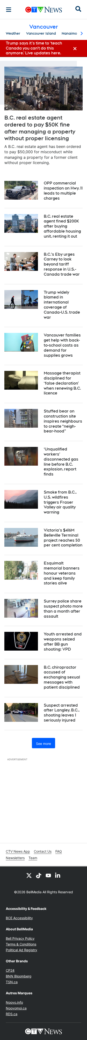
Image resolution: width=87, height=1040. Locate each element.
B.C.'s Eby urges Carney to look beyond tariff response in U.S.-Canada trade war (62, 264)
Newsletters (15, 858)
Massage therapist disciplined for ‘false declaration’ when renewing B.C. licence (62, 383)
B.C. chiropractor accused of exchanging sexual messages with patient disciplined (62, 677)
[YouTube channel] (48, 875)
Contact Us (42, 851)
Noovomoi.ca (16, 1008)
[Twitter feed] (29, 875)
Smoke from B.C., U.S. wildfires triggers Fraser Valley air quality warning (60, 502)
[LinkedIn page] (58, 875)
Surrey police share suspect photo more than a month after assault (63, 608)
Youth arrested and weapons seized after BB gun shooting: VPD (63, 641)
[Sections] (9, 9)
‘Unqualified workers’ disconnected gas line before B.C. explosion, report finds (61, 461)
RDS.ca (11, 1014)
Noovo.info (14, 1002)
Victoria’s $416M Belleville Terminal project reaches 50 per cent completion (63, 537)
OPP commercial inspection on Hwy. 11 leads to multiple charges (63, 190)
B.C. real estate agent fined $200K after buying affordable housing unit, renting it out (62, 226)
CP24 (10, 970)
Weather (13, 33)
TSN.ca (12, 982)
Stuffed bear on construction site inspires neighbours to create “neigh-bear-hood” (63, 421)
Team (33, 858)
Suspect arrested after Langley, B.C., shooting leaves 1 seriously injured (62, 713)
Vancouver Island (41, 33)
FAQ (58, 851)
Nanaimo (69, 33)
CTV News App (18, 851)
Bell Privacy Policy (20, 938)
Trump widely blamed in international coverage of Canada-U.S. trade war (62, 305)
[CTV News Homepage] (43, 10)
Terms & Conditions (21, 944)
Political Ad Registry (21, 950)
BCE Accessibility (19, 918)
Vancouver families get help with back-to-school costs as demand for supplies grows (62, 345)
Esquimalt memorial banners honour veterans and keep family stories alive (62, 573)
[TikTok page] (39, 875)
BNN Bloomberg (18, 976)
